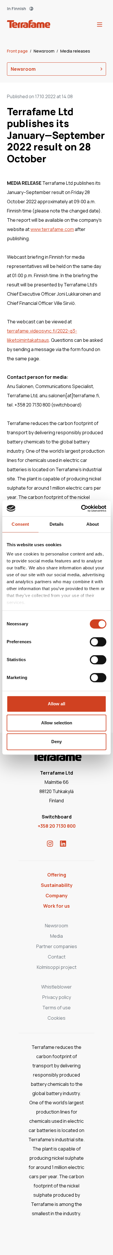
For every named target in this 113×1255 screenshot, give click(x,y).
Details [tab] (57, 524)
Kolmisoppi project (56, 967)
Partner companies (56, 946)
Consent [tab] (20, 524)
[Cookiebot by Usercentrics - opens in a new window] (81, 508)
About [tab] (92, 524)
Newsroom (44, 51)
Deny (56, 741)
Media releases (75, 51)
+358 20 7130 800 (57, 826)
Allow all (56, 703)
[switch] (98, 641)
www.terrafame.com (52, 229)
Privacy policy (56, 997)
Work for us (56, 906)
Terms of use (56, 1007)
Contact (56, 957)
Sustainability (56, 885)
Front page (18, 51)
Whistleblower (56, 987)
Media (56, 936)
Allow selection (56, 722)
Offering (56, 875)
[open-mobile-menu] (99, 24)
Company (56, 895)
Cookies (56, 1018)
